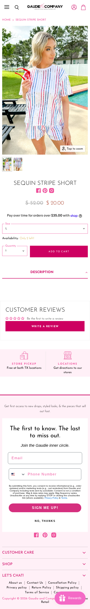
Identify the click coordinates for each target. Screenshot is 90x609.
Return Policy (41, 587)
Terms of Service (37, 592)
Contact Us (35, 582)
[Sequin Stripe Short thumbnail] (7, 164)
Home (6, 20)
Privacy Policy (51, 498)
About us (15, 582)
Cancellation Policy (62, 582)
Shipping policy (67, 587)
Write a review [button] (45, 326)
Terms (64, 498)
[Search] (13, 7)
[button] (45, 273)
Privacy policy (17, 587)
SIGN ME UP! (45, 508)
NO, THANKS (45, 521)
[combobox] (17, 474)
